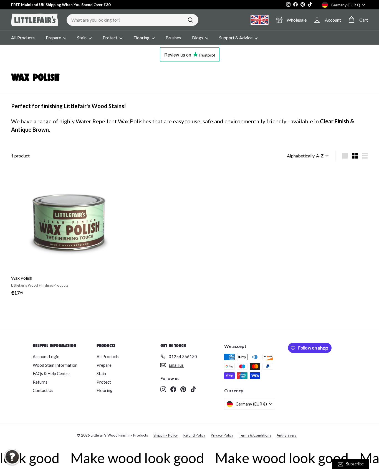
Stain (82, 37)
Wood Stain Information (55, 365)
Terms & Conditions (255, 435)
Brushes (173, 37)
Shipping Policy (165, 435)
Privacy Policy (222, 435)
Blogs (198, 37)
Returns (40, 381)
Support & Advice (236, 37)
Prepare (54, 37)
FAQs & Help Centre (51, 373)
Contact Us (43, 390)
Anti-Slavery (287, 435)
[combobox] (132, 20)
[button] (12, 457)
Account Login (46, 356)
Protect (110, 37)
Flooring (141, 37)
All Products (23, 37)
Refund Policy (194, 435)
